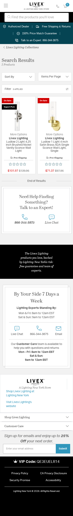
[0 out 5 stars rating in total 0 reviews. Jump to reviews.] (18, 164)
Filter (14, 89)
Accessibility (53, 480)
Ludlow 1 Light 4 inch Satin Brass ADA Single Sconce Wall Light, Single (54, 146)
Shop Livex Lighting (17, 417)
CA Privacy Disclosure (53, 473)
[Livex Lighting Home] (36, 6)
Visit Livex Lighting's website (19, 404)
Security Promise (20, 480)
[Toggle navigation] (6, 6)
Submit (63, 448)
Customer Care (14, 426)
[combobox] (36, 17)
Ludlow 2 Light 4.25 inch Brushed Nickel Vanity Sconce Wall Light (18, 146)
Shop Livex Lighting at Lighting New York (20, 393)
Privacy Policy (19, 473)
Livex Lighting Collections (22, 47)
